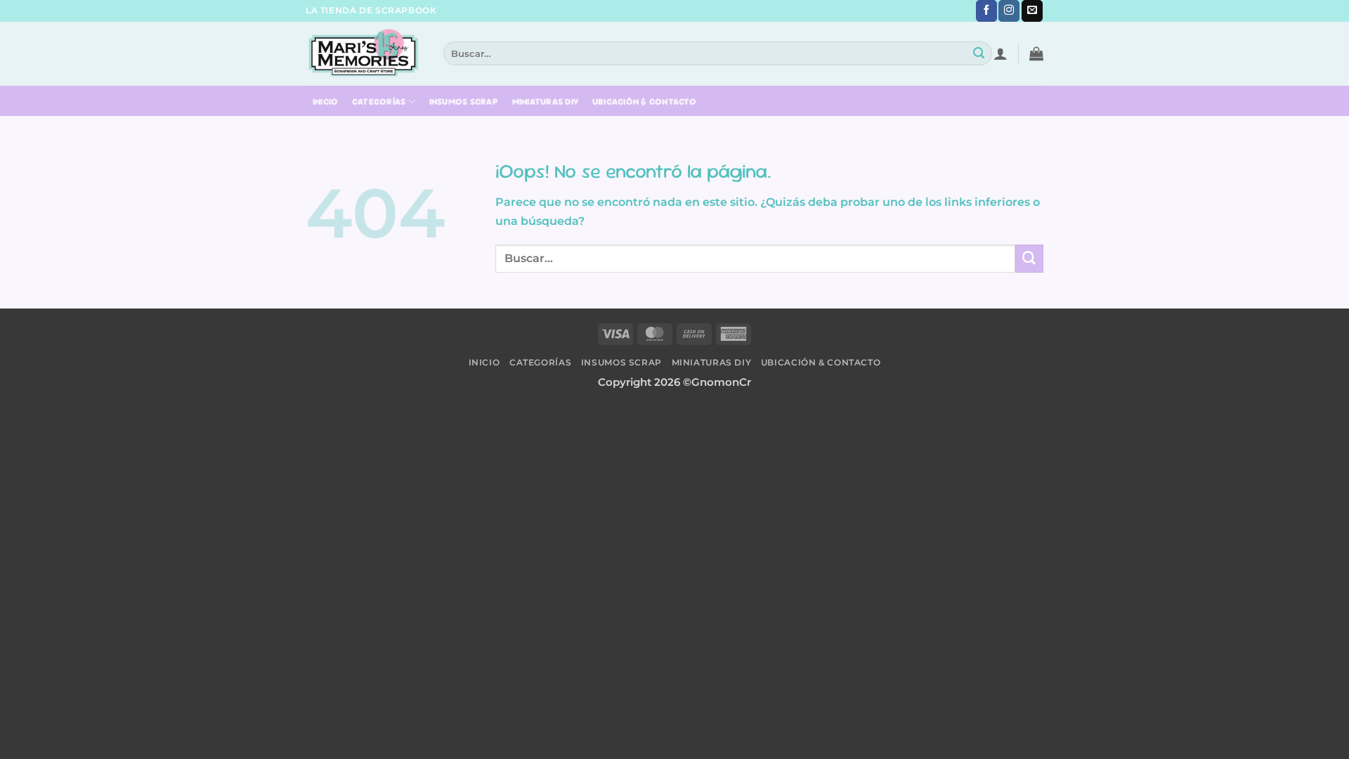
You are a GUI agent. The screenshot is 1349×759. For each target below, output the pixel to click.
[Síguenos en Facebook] (986, 11)
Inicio (326, 102)
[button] (1000, 53)
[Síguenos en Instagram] (1008, 11)
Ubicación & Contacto (644, 102)
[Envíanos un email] (1032, 11)
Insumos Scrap (463, 102)
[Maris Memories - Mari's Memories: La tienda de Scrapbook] (364, 53)
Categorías (379, 102)
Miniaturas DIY (545, 102)
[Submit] (979, 53)
